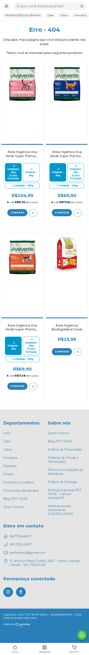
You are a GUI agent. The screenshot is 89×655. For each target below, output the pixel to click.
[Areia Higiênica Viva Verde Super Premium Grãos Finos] (66, 83)
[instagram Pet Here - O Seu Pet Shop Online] (8, 592)
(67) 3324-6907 (21, 544)
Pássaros (10, 466)
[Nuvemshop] (16, 626)
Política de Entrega (62, 482)
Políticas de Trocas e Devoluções (63, 460)
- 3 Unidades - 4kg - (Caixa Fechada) (13, 172)
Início (7, 433)
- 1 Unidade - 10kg (22, 185)
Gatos (64, 15)
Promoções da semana (20, 490)
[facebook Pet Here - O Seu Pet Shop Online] (21, 592)
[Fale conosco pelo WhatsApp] (82, 635)
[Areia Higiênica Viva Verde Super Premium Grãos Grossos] (22, 257)
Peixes (8, 474)
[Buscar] (82, 6)
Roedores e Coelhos (18, 482)
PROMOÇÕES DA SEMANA (23, 15)
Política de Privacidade (65, 449)
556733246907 (20, 536)
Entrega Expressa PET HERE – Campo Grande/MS (64, 494)
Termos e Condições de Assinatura (65, 472)
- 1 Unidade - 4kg (31, 172)
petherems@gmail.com (28, 553)
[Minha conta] (6, 6)
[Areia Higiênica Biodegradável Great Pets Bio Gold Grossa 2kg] (66, 257)
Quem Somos (13, 507)
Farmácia (80, 15)
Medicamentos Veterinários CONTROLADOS (60, 510)
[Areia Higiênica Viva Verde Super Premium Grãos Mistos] (22, 83)
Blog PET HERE (15, 499)
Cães (50, 15)
